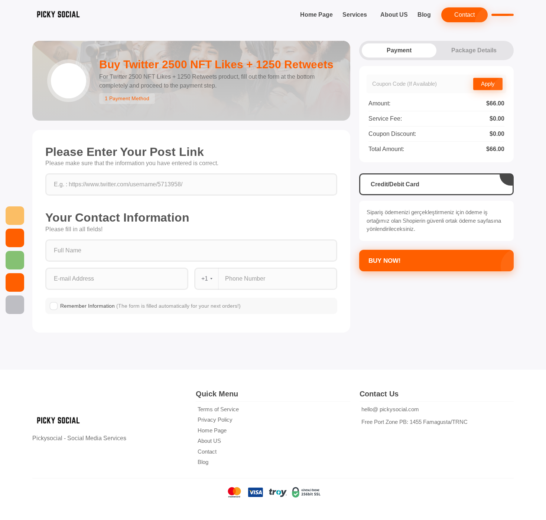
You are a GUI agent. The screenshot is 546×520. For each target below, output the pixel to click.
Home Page (316, 15)
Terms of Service (218, 409)
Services (354, 15)
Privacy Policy (215, 419)
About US (394, 15)
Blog (424, 15)
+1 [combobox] (204, 278)
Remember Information (150, 306)
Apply (488, 84)
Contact (464, 15)
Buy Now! (384, 260)
